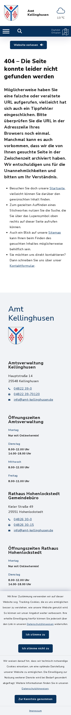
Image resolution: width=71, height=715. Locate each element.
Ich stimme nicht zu (35, 648)
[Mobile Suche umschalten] (20, 31)
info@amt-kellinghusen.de (33, 400)
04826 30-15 (24, 525)
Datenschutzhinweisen (40, 624)
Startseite (57, 188)
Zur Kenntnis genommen (35, 699)
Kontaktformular (22, 266)
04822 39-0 (23, 388)
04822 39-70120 (27, 394)
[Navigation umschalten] (6, 31)
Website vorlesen (26, 45)
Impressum (35, 710)
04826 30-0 (23, 519)
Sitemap (54, 232)
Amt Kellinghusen (38, 13)
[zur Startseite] (11, 13)
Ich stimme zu (35, 634)
